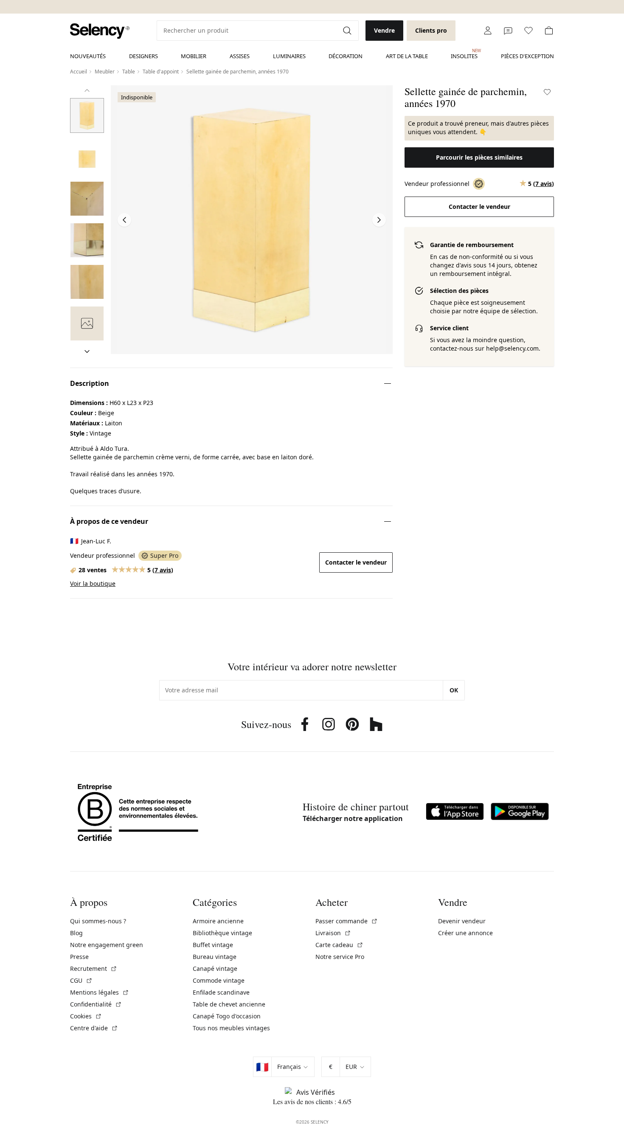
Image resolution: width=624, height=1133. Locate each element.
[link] (99, 31)
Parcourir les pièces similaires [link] (479, 157)
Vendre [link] (384, 30)
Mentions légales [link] (99, 992)
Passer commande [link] (346, 921)
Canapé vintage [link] (215, 968)
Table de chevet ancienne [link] (229, 1004)
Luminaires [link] (289, 56)
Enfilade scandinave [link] (221, 992)
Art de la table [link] (407, 56)
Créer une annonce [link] (465, 933)
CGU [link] (81, 980)
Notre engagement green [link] (106, 945)
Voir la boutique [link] (92, 583)
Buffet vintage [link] (213, 945)
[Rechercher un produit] (348, 30)
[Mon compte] (488, 30)
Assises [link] (240, 56)
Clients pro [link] (431, 30)
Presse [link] (79, 957)
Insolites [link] (464, 54)
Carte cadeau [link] (339, 945)
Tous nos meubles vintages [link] (231, 1028)
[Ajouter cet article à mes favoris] (547, 92)
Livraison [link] (333, 933)
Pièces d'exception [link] (527, 56)
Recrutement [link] (93, 968)
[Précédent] (87, 90)
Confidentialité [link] (96, 1004)
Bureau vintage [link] (214, 957)
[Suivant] (87, 351)
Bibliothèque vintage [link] (222, 933)
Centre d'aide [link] (94, 1028)
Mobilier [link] (193, 56)
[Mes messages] (508, 30)
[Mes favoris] (528, 30)
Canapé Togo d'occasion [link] (227, 1016)
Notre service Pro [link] (339, 957)
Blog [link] (76, 933)
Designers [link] (143, 56)
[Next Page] (379, 220)
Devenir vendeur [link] (462, 921)
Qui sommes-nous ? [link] (98, 921)
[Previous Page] (124, 220)
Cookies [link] (86, 1016)
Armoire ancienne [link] (218, 921)
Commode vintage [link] (219, 980)
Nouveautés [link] (88, 56)
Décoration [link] (346, 56)
